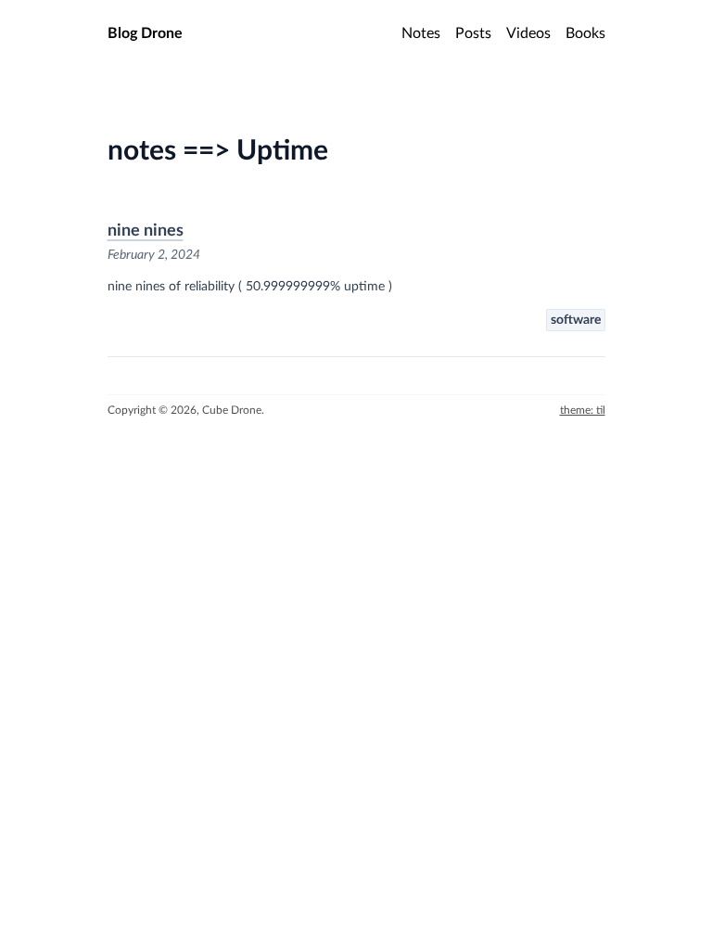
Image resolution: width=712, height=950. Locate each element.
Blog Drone (145, 33)
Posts (473, 33)
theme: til (582, 410)
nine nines (146, 231)
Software (576, 320)
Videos (528, 33)
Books (585, 33)
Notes (420, 33)
